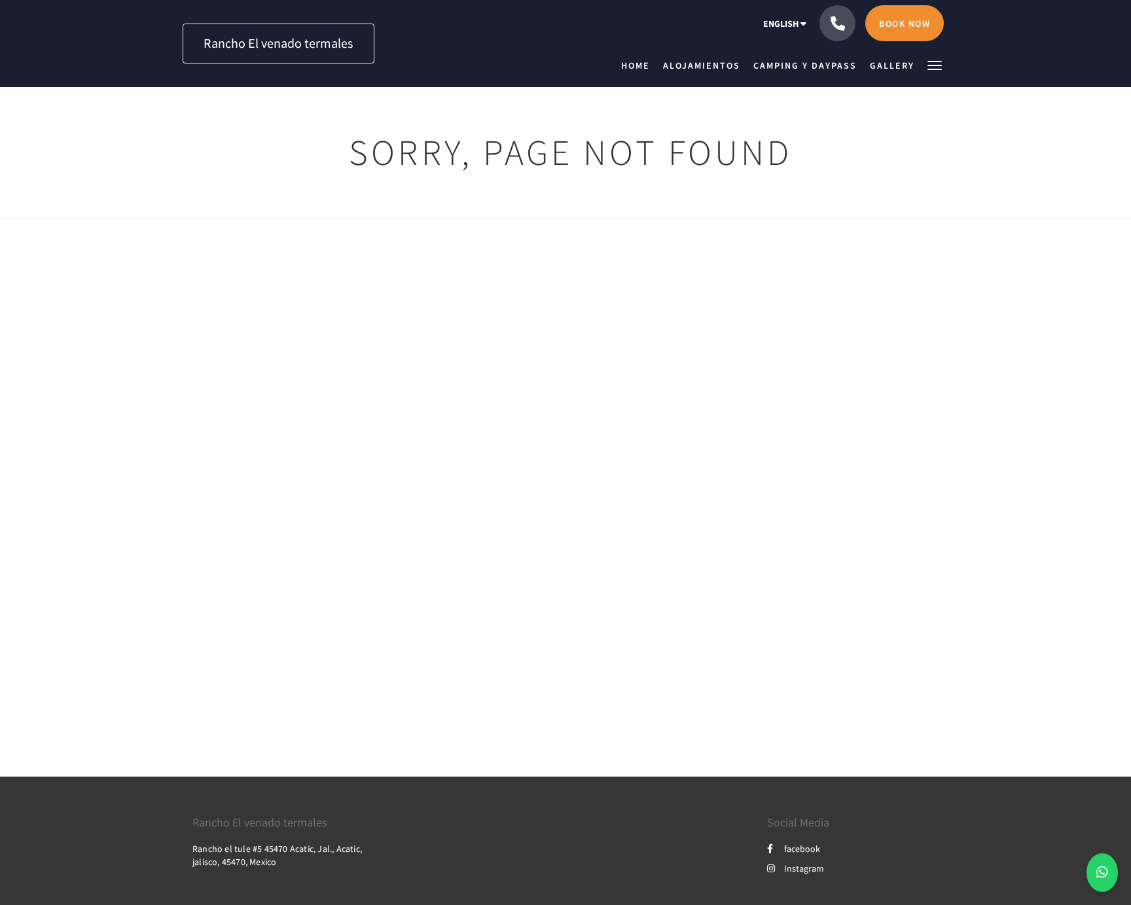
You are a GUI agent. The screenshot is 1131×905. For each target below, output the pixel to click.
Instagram (804, 868)
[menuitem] (638, 65)
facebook (802, 849)
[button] (934, 64)
